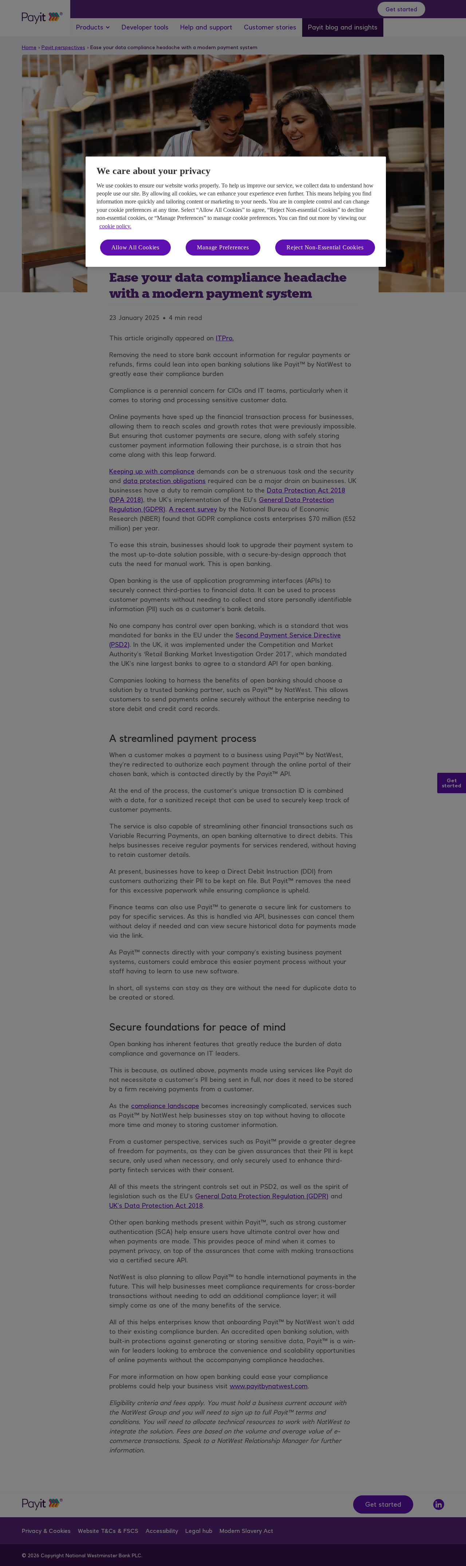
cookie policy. (115, 226)
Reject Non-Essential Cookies (325, 247)
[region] (236, 212)
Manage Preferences (223, 247)
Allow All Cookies (135, 247)
